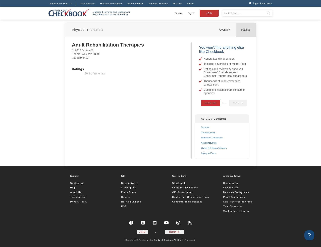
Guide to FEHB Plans (185, 187)
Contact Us (77, 183)
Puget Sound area (234, 197)
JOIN (142, 232)
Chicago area (231, 187)
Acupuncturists (209, 142)
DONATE (174, 232)
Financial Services (158, 3)
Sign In (191, 13)
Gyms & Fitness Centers (214, 148)
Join (209, 13)
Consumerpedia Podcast (187, 201)
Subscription (128, 187)
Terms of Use (78, 197)
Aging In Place (208, 153)
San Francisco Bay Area (237, 201)
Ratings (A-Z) (129, 183)
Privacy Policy (78, 201)
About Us (75, 192)
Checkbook (179, 183)
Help (73, 187)
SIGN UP (211, 103)
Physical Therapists (87, 29)
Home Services (135, 3)
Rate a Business (131, 201)
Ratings (245, 29)
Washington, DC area (236, 211)
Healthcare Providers (111, 3)
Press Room (128, 192)
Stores (190, 3)
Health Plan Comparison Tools (190, 197)
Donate (179, 13)
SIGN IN (238, 103)
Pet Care (177, 3)
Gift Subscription (182, 192)
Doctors (205, 127)
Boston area (230, 183)
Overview (225, 29)
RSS (123, 206)
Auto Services (88, 3)
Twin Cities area (233, 206)
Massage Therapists (212, 137)
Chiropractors (208, 132)
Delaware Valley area (236, 192)
